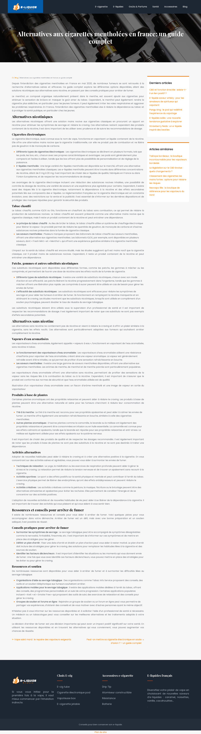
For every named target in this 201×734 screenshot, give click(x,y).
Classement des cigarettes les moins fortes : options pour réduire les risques (167, 179)
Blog (185, 6)
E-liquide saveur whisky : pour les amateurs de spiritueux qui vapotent (166, 101)
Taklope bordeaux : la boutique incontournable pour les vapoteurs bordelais (168, 159)
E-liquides (118, 6)
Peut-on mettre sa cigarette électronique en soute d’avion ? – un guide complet (114, 641)
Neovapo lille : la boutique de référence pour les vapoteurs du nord (166, 191)
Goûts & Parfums (138, 6)
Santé (155, 6)
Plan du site (100, 732)
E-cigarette (101, 6)
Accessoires (170, 6)
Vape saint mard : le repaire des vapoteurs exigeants (42, 639)
